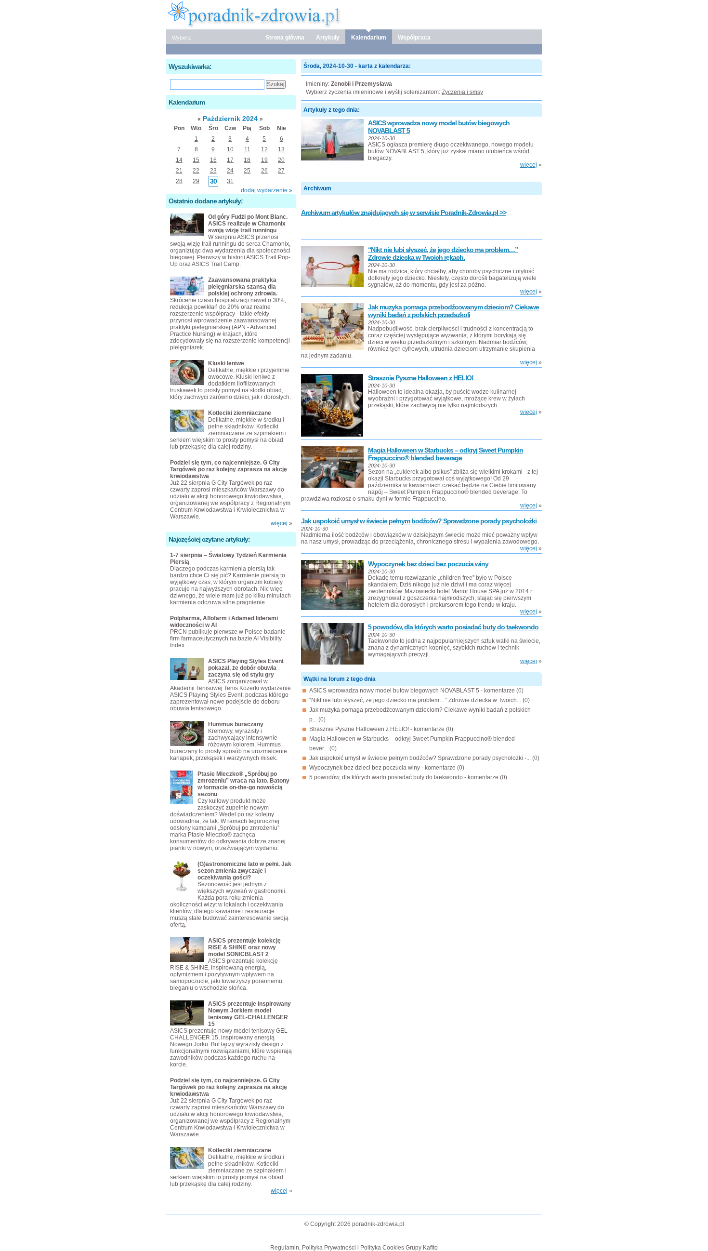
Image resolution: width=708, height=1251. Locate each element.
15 (196, 160)
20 (281, 160)
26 (264, 170)
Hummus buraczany (235, 724)
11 (247, 149)
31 (230, 181)
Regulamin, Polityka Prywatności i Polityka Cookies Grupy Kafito (354, 1247)
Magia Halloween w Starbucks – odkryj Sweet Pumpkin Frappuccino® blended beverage (445, 454)
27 (281, 170)
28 (179, 181)
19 (264, 160)
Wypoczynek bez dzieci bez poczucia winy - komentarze (382, 767)
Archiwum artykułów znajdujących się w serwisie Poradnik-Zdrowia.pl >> (403, 212)
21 (179, 170)
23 (213, 170)
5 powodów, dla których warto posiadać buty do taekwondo (453, 627)
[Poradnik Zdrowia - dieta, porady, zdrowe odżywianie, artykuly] (354, 14)
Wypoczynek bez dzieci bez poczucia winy (428, 564)
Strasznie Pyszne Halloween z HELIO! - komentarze (377, 729)
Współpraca (414, 37)
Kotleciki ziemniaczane (239, 413)
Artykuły (328, 37)
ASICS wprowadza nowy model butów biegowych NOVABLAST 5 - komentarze (412, 690)
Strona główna (284, 37)
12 (264, 149)
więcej (528, 164)
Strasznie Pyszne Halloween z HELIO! (420, 378)
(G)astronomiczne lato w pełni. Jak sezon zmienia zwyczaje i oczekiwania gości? (244, 871)
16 (213, 160)
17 (230, 160)
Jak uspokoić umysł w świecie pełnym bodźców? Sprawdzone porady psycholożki (419, 521)
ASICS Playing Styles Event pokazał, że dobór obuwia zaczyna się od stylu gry (246, 668)
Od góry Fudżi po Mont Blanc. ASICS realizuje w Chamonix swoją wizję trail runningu (248, 223)
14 (179, 160)
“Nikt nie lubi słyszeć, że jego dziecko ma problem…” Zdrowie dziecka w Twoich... (415, 700)
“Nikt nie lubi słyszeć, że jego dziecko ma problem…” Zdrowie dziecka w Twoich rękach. (443, 253)
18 (247, 160)
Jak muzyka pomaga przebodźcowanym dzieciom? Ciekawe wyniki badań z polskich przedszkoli (453, 311)
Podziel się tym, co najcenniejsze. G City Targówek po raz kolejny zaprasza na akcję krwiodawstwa (228, 469)
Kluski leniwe (226, 363)
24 (230, 170)
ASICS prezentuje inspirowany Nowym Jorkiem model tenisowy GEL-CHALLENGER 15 (249, 1013)
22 (196, 170)
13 (281, 149)
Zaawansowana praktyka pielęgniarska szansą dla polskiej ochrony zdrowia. (242, 287)
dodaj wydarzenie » (266, 190)
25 (247, 170)
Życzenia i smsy (462, 92)
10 (230, 149)
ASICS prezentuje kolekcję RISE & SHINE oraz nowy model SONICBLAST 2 (244, 947)
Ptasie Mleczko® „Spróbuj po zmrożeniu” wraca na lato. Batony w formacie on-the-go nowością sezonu (243, 784)
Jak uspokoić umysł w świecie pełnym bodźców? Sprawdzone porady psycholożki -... (420, 758)
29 (196, 181)
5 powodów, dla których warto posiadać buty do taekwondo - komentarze (403, 777)
